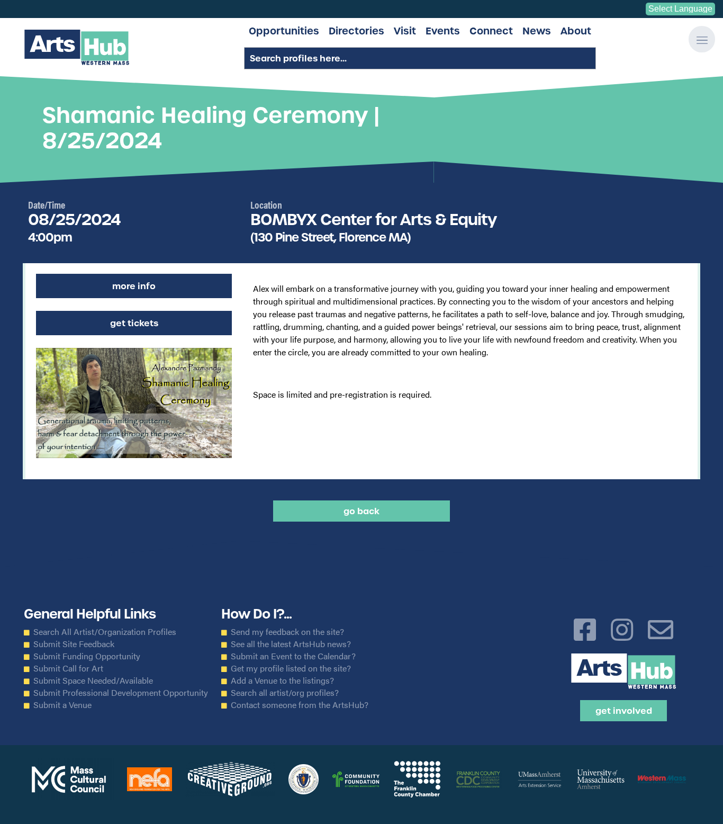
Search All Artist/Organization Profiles (104, 632)
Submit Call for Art (68, 668)
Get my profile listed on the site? (291, 668)
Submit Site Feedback (73, 644)
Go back (361, 511)
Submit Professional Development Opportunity (120, 692)
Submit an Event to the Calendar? (293, 656)
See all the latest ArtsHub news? (291, 644)
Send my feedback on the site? (287, 632)
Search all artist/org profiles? (285, 692)
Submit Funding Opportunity (86, 656)
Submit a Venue (62, 705)
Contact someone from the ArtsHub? (299, 705)
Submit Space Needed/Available (93, 680)
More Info (134, 286)
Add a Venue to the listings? (282, 680)
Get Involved (623, 710)
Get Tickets (134, 323)
